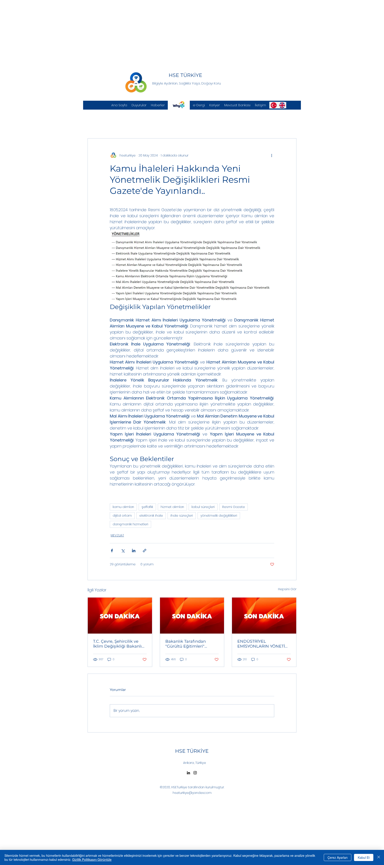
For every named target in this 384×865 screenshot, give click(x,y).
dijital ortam (122, 515)
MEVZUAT (117, 535)
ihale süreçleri (181, 515)
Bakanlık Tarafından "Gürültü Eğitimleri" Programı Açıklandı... (186, 644)
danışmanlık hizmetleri (130, 524)
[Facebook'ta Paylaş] (112, 550)
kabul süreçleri (203, 507)
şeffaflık (147, 507)
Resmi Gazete (233, 507)
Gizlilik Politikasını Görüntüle (92, 859)
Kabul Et (364, 857)
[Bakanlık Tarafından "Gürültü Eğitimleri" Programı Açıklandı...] (192, 616)
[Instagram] (195, 773)
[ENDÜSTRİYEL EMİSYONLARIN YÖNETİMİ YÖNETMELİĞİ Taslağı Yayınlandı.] (264, 616)
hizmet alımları (172, 507)
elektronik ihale (151, 515)
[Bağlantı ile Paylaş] (144, 550)
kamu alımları (123, 507)
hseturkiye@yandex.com (192, 793)
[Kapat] (378, 857)
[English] (282, 105)
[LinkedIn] (188, 773)
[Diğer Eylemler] (271, 155)
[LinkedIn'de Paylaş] (134, 550)
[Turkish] (274, 105)
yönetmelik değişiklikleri (218, 515)
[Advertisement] (133, 31)
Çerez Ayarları (338, 857)
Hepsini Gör (287, 589)
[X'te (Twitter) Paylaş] (123, 550)
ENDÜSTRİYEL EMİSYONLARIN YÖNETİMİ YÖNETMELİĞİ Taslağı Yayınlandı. (263, 644)
